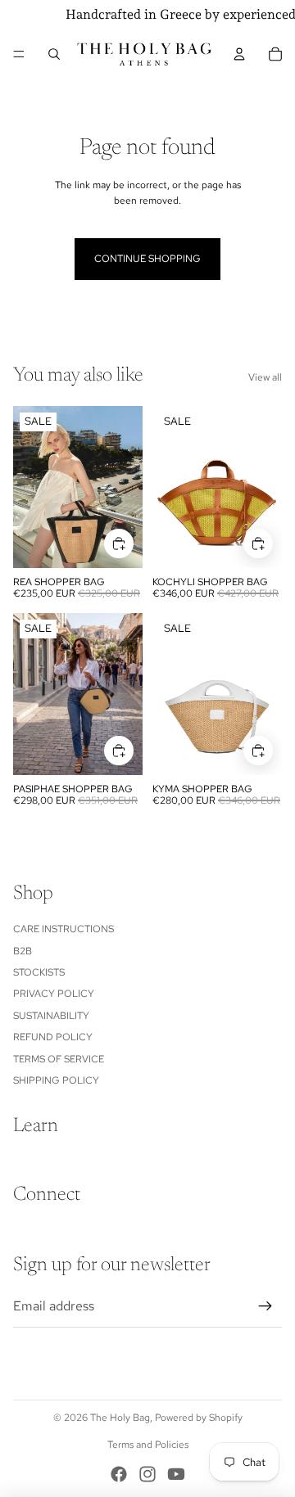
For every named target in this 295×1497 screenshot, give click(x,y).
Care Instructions (63, 929)
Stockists (39, 972)
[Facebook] (119, 1474)
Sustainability (51, 1015)
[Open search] (54, 54)
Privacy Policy (53, 993)
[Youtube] (176, 1474)
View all (265, 377)
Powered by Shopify (199, 1417)
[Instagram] (147, 1474)
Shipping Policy (56, 1080)
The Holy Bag (120, 1417)
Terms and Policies (147, 1444)
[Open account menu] (239, 54)
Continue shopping (147, 258)
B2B (22, 951)
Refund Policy (53, 1037)
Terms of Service (58, 1059)
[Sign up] (265, 1306)
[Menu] (19, 54)
